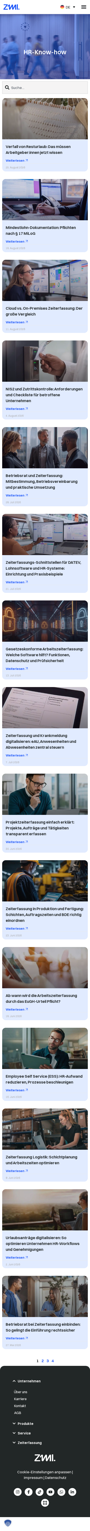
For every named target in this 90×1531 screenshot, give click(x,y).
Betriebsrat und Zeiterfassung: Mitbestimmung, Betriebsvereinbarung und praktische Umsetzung (42, 481)
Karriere (20, 1399)
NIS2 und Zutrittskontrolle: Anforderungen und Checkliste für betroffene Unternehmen (44, 394)
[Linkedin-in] (72, 1492)
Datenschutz (55, 1477)
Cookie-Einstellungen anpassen (44, 1472)
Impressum (33, 1477)
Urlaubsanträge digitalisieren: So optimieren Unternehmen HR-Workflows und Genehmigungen (43, 1243)
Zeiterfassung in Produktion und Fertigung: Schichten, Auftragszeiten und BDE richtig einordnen (45, 914)
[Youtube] (50, 1492)
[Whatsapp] (61, 1492)
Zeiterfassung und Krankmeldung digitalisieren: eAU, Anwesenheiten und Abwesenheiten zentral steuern (41, 741)
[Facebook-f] (29, 1492)
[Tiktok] (39, 1492)
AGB (17, 1413)
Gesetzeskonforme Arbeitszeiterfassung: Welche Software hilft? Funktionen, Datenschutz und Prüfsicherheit (44, 654)
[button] (8, 1523)
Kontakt (20, 1406)
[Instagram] (18, 1492)
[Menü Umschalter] (84, 7)
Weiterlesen (15, 161)
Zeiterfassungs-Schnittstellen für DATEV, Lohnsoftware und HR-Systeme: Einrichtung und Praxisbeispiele (43, 568)
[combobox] (45, 87)
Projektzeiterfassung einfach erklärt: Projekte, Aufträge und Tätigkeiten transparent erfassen (40, 828)
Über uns (20, 1392)
